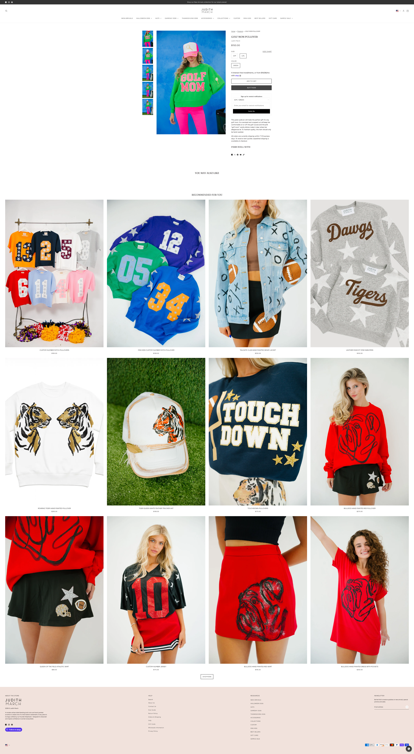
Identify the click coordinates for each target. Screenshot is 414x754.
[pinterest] (12, 2)
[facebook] (6, 2)
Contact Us (152, 706)
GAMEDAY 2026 (256, 710)
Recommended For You (207, 194)
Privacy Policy (153, 731)
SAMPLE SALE (255, 739)
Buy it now (251, 88)
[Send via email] (240, 155)
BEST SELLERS (255, 732)
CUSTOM (254, 725)
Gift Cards (151, 724)
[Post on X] (234, 155)
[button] (243, 155)
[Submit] (406, 706)
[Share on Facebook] (232, 155)
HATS (252, 707)
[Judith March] (207, 11)
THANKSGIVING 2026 (258, 714)
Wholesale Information (156, 727)
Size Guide (152, 710)
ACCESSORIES (255, 717)
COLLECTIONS (255, 721)
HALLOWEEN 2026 (257, 703)
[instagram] (9, 2)
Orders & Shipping (154, 717)
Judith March (235, 41)
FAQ (149, 720)
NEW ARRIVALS (256, 700)
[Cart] (407, 11)
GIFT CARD (254, 735)
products (240, 31)
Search (150, 699)
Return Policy (153, 713)
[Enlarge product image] (191, 82)
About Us (151, 703)
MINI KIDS (254, 728)
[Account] (403, 11)
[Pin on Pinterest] (237, 155)
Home (233, 31)
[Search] (6, 11)
